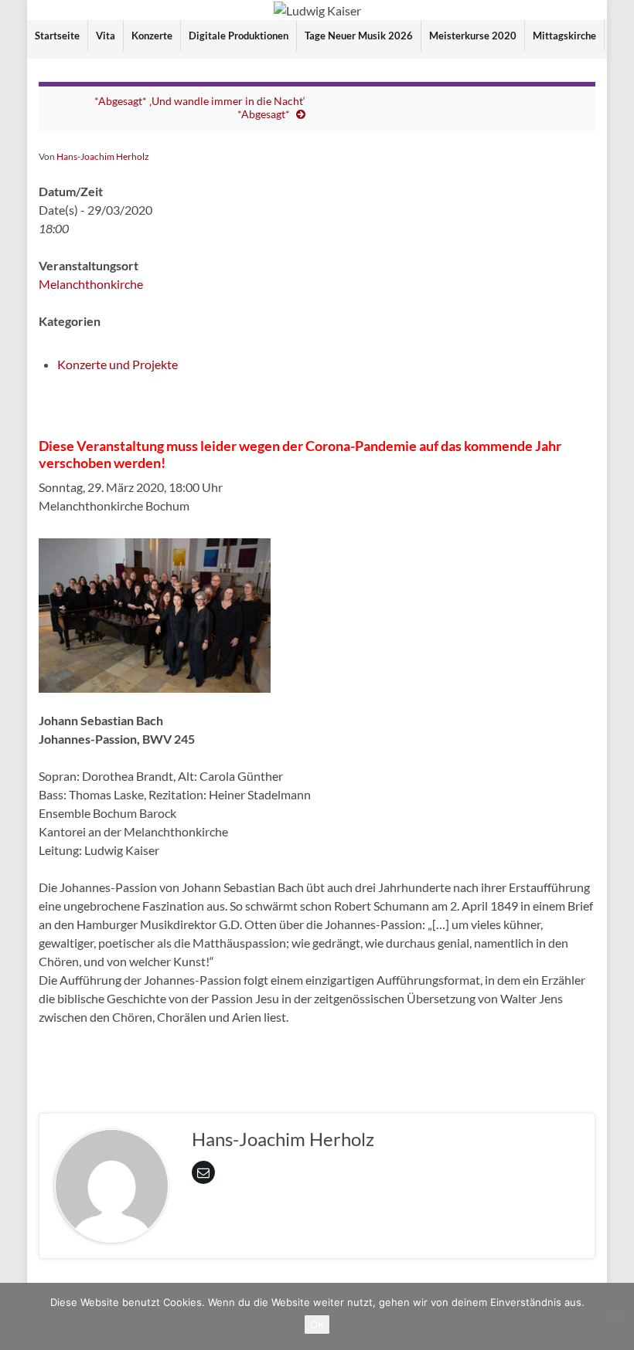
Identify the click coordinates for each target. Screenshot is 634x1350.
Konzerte (151, 35)
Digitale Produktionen (238, 35)
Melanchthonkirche (91, 283)
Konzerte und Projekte (117, 364)
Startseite (57, 35)
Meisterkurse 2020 (472, 35)
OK (317, 1324)
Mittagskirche (564, 35)
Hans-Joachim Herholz (102, 156)
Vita (105, 35)
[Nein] (614, 1317)
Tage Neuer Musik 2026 (359, 35)
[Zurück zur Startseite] (317, 10)
